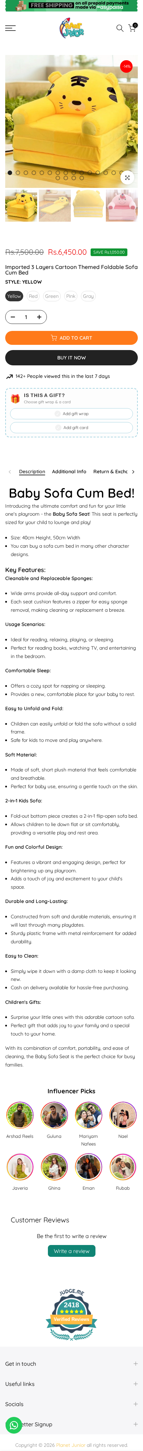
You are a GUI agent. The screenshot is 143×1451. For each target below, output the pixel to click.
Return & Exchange (115, 472)
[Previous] (10, 472)
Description (32, 472)
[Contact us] (14, 1425)
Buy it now (71, 358)
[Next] (133, 472)
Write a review (72, 1250)
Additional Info (69, 472)
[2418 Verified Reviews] (71, 1342)
